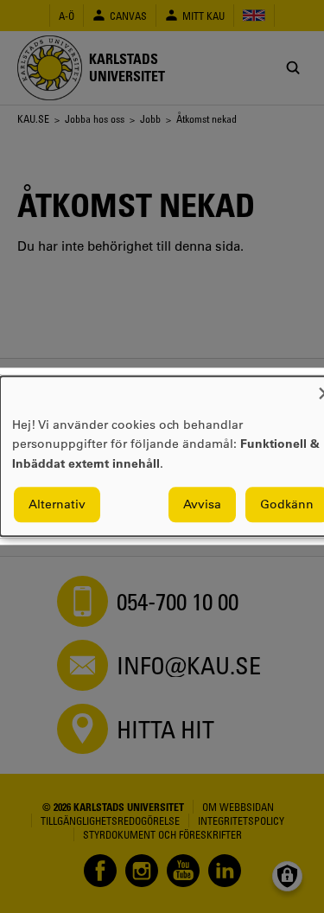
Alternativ (57, 505)
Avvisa (202, 505)
